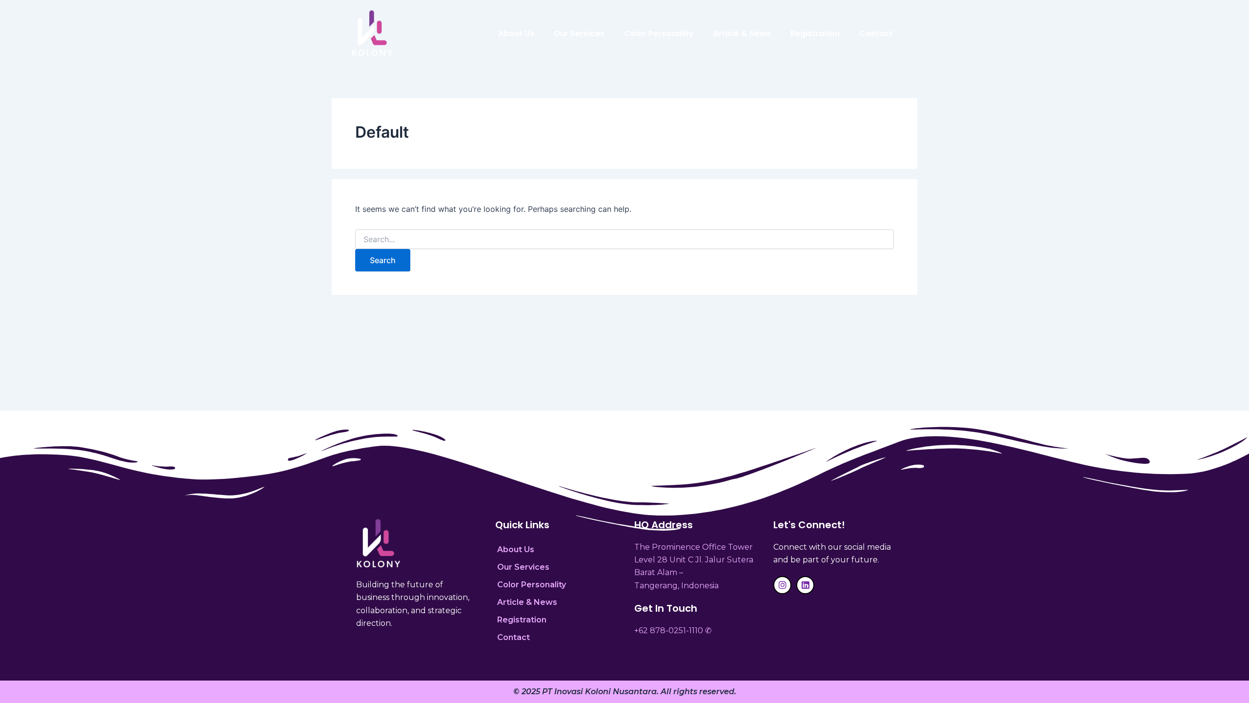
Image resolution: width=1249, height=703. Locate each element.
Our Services (579, 33)
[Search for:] (624, 239)
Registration (815, 33)
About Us (516, 33)
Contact (876, 33)
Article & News (742, 33)
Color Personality (659, 33)
